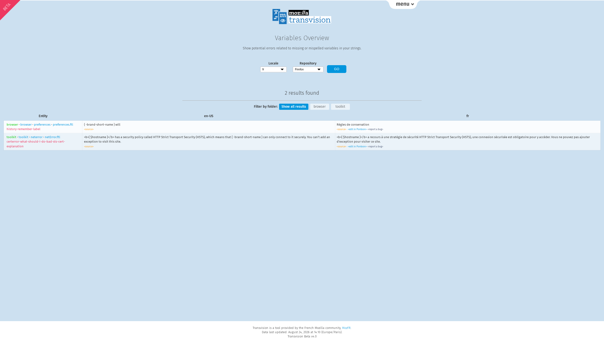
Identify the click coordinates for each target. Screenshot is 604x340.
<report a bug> (375, 129)
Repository (308, 63)
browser (320, 107)
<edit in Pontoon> (357, 129)
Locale (273, 63)
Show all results (293, 107)
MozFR (346, 328)
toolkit (340, 107)
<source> (89, 129)
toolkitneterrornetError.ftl (36, 141)
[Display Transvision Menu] (403, 4)
